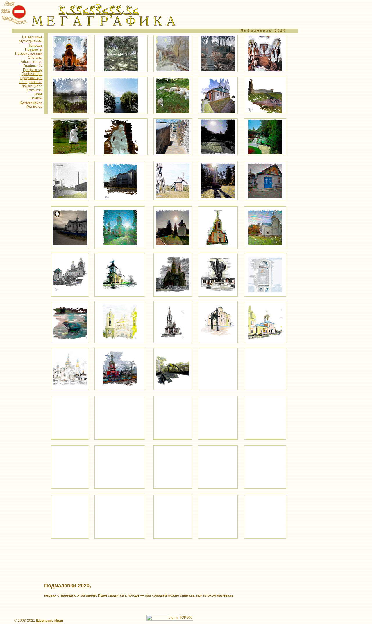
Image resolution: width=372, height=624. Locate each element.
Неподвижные (30, 82)
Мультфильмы (30, 41)
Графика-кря (32, 74)
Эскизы (36, 98)
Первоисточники (28, 53)
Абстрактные (31, 62)
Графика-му (32, 70)
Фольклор (34, 106)
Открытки (34, 90)
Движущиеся (32, 86)
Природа (35, 45)
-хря (31, 78)
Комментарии (31, 102)
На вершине (32, 37)
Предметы (33, 49)
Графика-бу (32, 66)
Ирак (38, 94)
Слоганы (35, 58)
